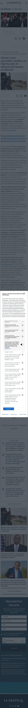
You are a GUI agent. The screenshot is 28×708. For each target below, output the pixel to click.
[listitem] (14, 321)
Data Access (14, 414)
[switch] (22, 325)
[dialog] (14, 354)
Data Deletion (5, 414)
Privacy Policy (22, 414)
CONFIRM (8, 408)
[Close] (24, 293)
